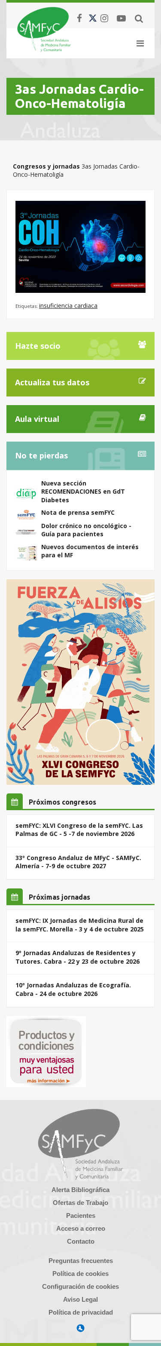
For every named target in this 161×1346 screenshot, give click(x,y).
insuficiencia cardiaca (68, 305)
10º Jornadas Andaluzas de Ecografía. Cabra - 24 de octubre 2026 (73, 989)
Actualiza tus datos (52, 382)
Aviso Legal (80, 1299)
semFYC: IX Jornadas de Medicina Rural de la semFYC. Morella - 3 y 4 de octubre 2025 (79, 924)
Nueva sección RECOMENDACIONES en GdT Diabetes (83, 491)
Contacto (80, 1241)
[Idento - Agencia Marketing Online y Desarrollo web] (80, 1328)
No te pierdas (41, 455)
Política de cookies (80, 1273)
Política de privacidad (81, 1312)
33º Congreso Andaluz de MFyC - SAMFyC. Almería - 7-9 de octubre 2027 (78, 862)
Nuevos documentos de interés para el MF (90, 551)
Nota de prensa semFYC (78, 512)
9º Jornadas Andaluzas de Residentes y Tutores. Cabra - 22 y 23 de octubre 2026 (77, 957)
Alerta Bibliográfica (80, 1189)
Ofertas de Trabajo (80, 1202)
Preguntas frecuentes (81, 1260)
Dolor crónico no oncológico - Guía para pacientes (86, 530)
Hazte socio (38, 346)
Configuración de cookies (80, 1286)
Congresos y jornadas (46, 166)
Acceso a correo (80, 1228)
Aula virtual (37, 419)
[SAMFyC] (44, 29)
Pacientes (80, 1215)
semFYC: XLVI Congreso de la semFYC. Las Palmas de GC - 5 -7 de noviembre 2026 (79, 829)
